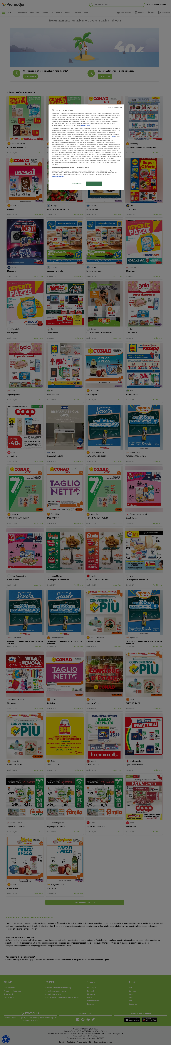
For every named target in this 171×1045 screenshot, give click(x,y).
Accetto (94, 184)
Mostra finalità (77, 184)
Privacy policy (85, 125)
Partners (112, 136)
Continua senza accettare (115, 107)
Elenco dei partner (58, 176)
